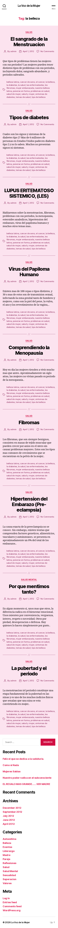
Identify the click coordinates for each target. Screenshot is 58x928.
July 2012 (8, 815)
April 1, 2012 (28, 51)
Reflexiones (9, 863)
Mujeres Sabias (12, 771)
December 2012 (12, 807)
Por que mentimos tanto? (29, 589)
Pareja (6, 859)
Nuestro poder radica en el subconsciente (27, 777)
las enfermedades (35, 85)
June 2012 (9, 819)
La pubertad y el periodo (28, 671)
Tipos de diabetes (29, 117)
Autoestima (9, 839)
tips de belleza (38, 97)
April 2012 (9, 824)
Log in (6, 898)
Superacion (9, 879)
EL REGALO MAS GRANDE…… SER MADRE (26, 784)
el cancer (40, 82)
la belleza (50, 82)
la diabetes (11, 85)
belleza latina (12, 82)
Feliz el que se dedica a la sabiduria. (23, 758)
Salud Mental (29, 579)
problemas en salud (40, 91)
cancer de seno (27, 82)
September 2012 (12, 811)
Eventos (7, 847)
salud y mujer (28, 94)
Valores (7, 883)
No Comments (47, 51)
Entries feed (10, 902)
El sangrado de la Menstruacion (29, 41)
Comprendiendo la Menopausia (28, 350)
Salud (29, 32)
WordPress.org (12, 910)
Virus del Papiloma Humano (28, 271)
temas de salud (23, 97)
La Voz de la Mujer (29, 5)
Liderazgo (9, 851)
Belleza (7, 843)
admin (13, 51)
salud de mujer (13, 94)
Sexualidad (9, 875)
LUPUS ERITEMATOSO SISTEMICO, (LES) (29, 193)
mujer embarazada (25, 88)
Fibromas (29, 422)
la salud (21, 85)
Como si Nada (11, 765)
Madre (6, 855)
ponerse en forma (21, 91)
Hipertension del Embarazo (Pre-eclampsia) (29, 504)
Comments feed (12, 906)
